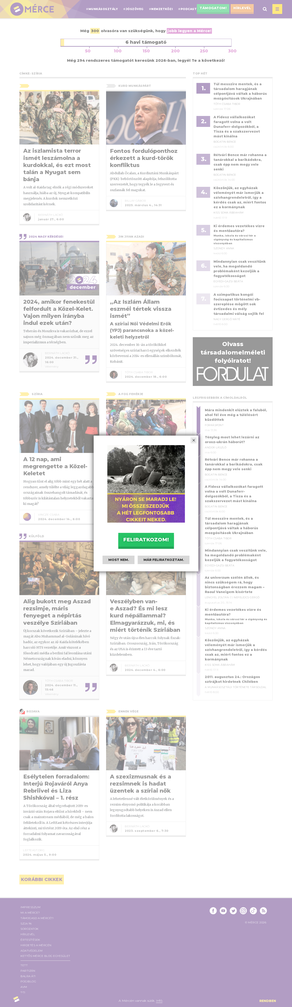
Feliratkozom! (146, 540)
